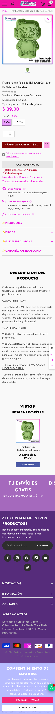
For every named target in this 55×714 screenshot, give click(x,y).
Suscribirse (42, 545)
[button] (12, 4)
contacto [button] (10, 604)
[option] (27, 39)
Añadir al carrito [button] (27, 465)
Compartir (48, 19)
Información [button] (12, 594)
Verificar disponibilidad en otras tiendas (22, 181)
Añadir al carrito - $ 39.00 (23, 144)
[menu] (4, 4)
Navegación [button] (11, 583)
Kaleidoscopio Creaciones (27, 95)
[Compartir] (48, 19)
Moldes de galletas (32, 104)
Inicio (5, 11)
